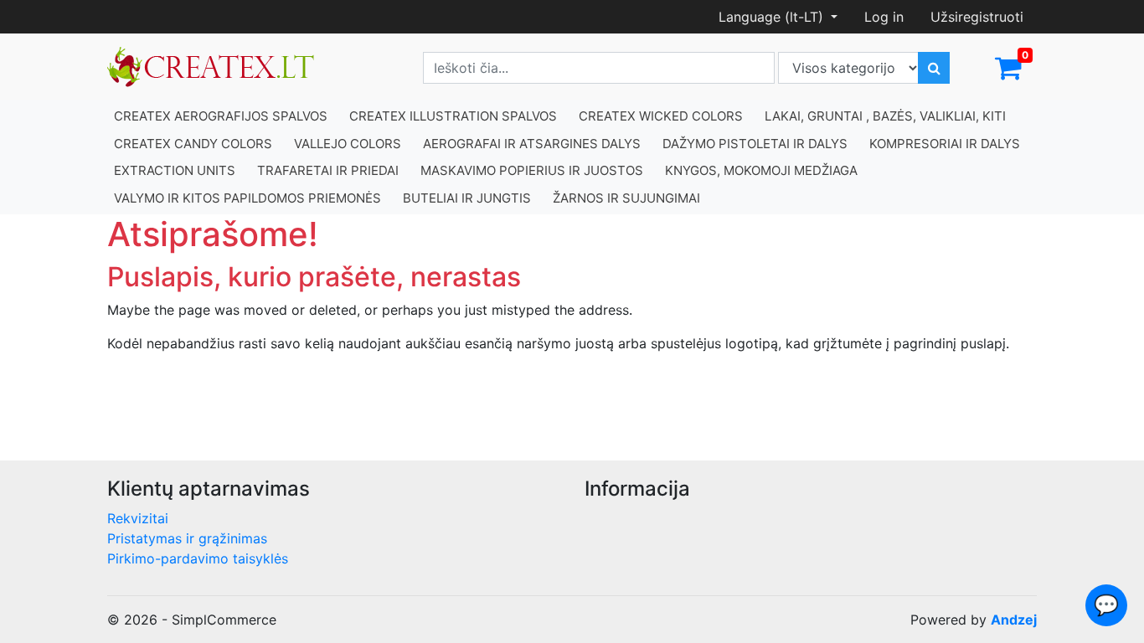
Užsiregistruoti (976, 16)
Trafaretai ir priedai (328, 170)
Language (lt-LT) (773, 16)
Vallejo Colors (347, 144)
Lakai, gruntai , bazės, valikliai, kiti (885, 116)
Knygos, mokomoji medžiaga (761, 170)
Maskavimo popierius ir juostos (531, 170)
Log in (884, 16)
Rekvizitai (137, 518)
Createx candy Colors (193, 144)
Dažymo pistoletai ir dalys (755, 144)
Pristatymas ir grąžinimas (187, 538)
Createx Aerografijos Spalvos (220, 116)
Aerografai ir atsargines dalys (532, 144)
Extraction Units (174, 170)
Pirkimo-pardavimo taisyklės (197, 558)
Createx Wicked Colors (661, 116)
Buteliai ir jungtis (467, 198)
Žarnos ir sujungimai (626, 198)
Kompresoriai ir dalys (944, 144)
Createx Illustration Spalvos (453, 116)
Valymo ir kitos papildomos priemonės (247, 198)
